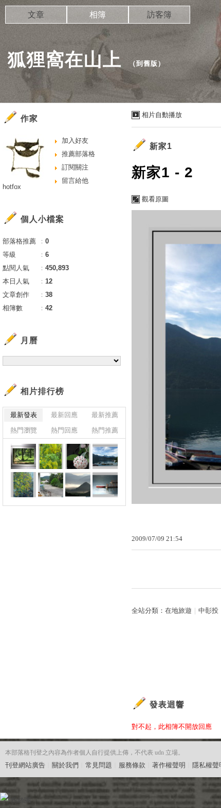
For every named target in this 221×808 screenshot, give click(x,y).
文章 (36, 14)
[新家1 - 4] (50, 456)
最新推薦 (104, 415)
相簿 (97, 14)
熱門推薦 (104, 430)
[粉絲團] (4, 797)
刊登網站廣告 (25, 765)
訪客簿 (159, 14)
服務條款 (132, 765)
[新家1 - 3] (77, 456)
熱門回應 (64, 430)
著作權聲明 (169, 765)
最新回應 (64, 415)
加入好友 (75, 140)
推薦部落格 (78, 154)
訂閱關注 (75, 167)
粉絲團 (21, 800)
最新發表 (23, 415)
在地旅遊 (178, 610)
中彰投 (208, 610)
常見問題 (98, 765)
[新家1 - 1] (23, 484)
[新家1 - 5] (23, 456)
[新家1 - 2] (105, 456)
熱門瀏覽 (23, 430)
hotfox (12, 187)
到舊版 (147, 63)
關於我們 (65, 765)
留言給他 (75, 180)
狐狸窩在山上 (65, 59)
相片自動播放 (162, 115)
